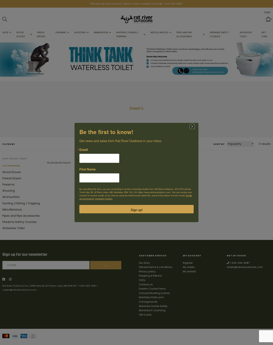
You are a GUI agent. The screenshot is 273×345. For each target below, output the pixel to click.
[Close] (192, 126)
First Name (87, 169)
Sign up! (136, 210)
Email (83, 149)
